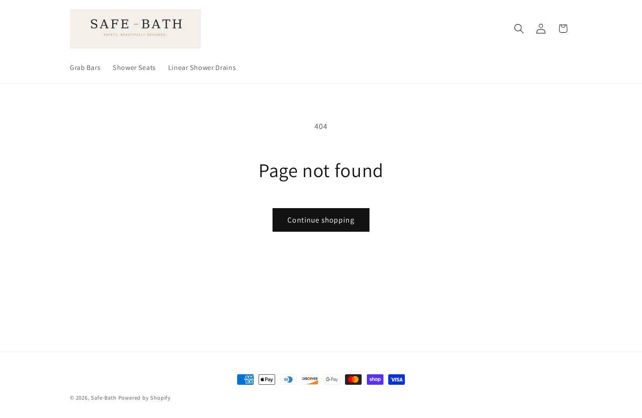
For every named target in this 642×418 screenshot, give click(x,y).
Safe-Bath (103, 397)
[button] (519, 28)
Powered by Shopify (144, 397)
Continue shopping (321, 220)
